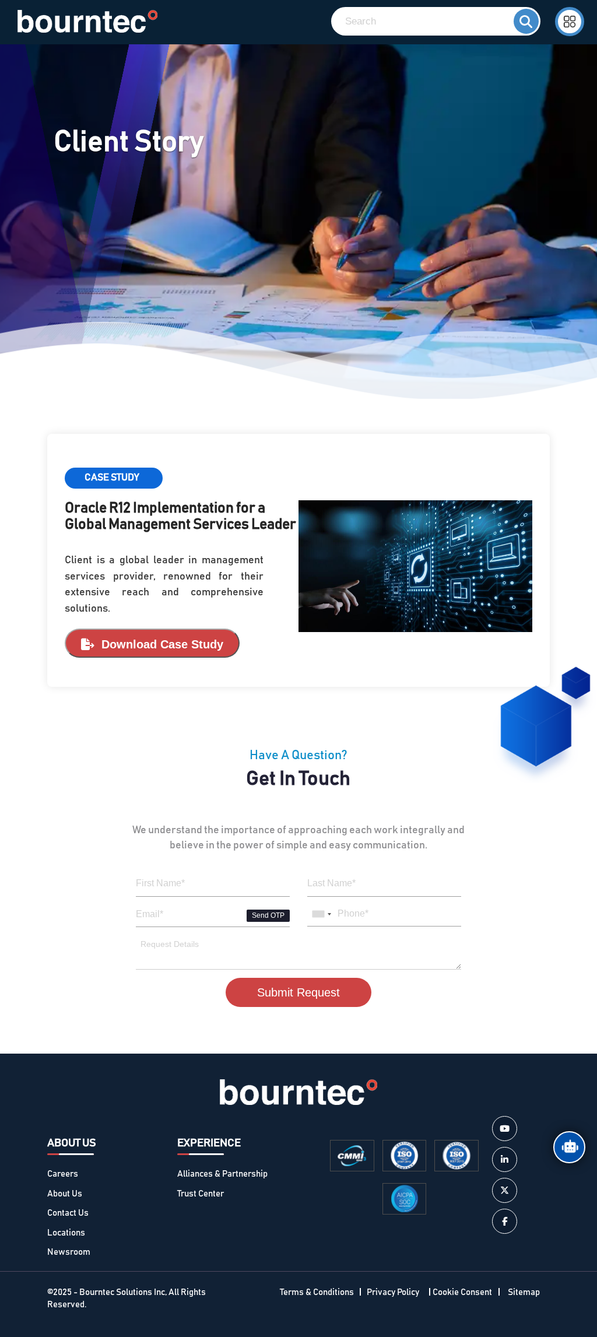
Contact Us (68, 1213)
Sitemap (524, 1292)
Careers (62, 1174)
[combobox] (321, 914)
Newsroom (68, 1252)
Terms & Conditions (317, 1292)
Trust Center (200, 1193)
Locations (66, 1233)
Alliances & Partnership (222, 1174)
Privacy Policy (393, 1292)
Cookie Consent (462, 1292)
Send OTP (268, 915)
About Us (64, 1193)
